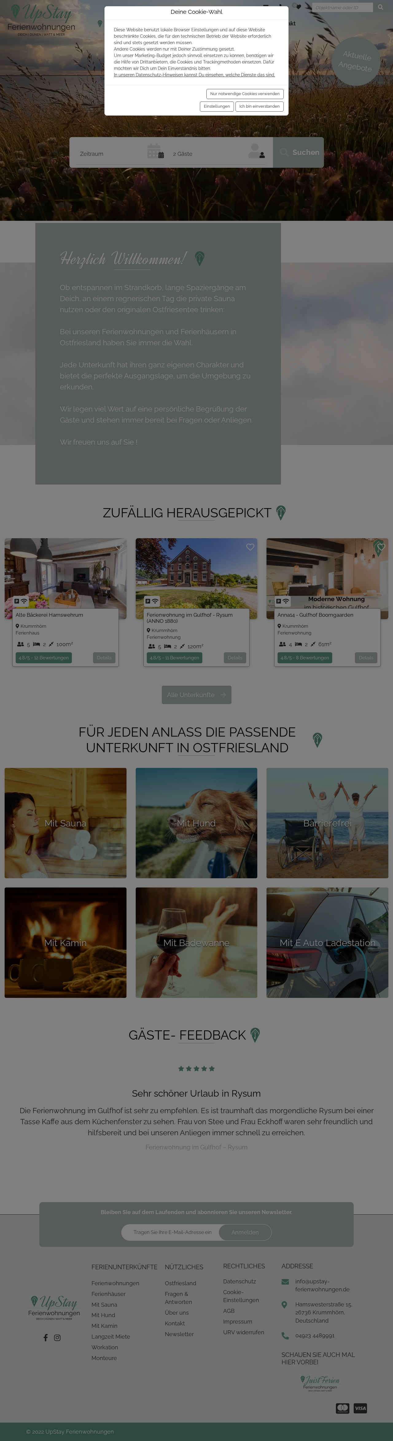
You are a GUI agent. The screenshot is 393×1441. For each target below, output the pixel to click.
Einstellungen (217, 106)
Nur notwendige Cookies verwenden (245, 93)
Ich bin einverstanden (259, 106)
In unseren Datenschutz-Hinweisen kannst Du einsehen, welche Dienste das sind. (194, 74)
